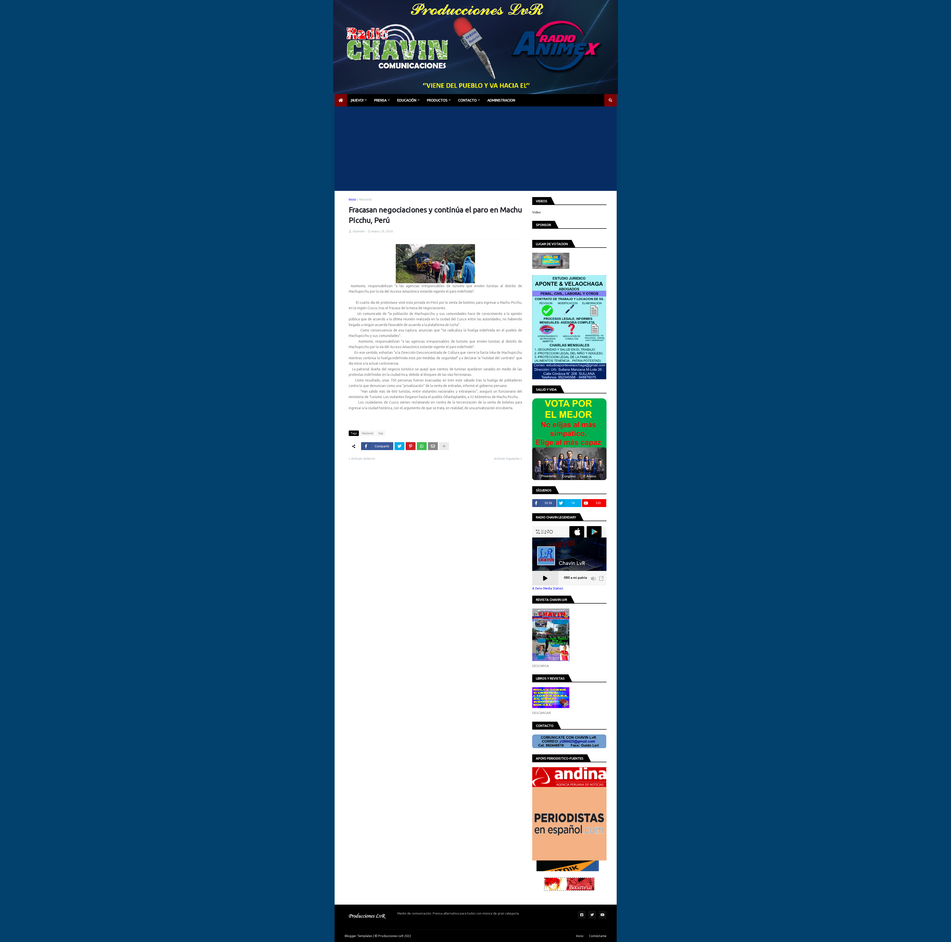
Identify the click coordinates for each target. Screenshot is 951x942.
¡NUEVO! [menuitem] (357, 100)
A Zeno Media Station (547, 588)
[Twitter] (399, 446)
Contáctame (598, 936)
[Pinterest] (411, 446)
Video (536, 212)
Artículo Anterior (363, 458)
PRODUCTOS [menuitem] (437, 100)
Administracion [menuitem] (501, 100)
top (380, 433)
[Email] (433, 446)
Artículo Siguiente (507, 458)
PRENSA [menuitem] (380, 100)
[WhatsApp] (422, 446)
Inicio (352, 199)
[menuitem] (341, 100)
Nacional (365, 199)
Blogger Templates (358, 936)
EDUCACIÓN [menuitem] (406, 100)
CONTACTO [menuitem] (467, 100)
